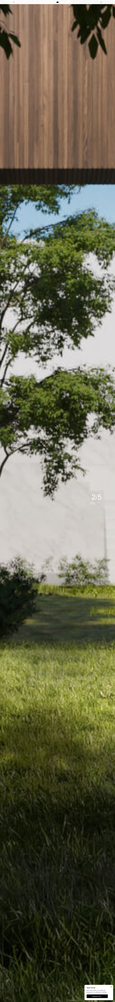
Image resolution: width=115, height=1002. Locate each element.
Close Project (93, 503)
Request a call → (97, 996)
